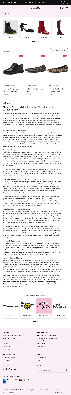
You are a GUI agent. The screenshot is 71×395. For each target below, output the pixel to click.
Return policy (41, 344)
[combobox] (35, 14)
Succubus (10, 392)
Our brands (6, 346)
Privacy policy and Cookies (35, 390)
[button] (66, 8)
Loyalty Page (41, 346)
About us (6, 341)
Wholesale (6, 360)
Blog (38, 360)
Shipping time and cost (45, 341)
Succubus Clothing (9, 338)
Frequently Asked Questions (46, 335)
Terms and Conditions (17, 390)
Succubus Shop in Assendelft (12, 335)
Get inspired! (41, 358)
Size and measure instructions (47, 338)
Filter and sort (60, 50)
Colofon (5, 390)
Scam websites (8, 349)
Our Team (6, 344)
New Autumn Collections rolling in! (35, 2)
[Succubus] (35, 8)
